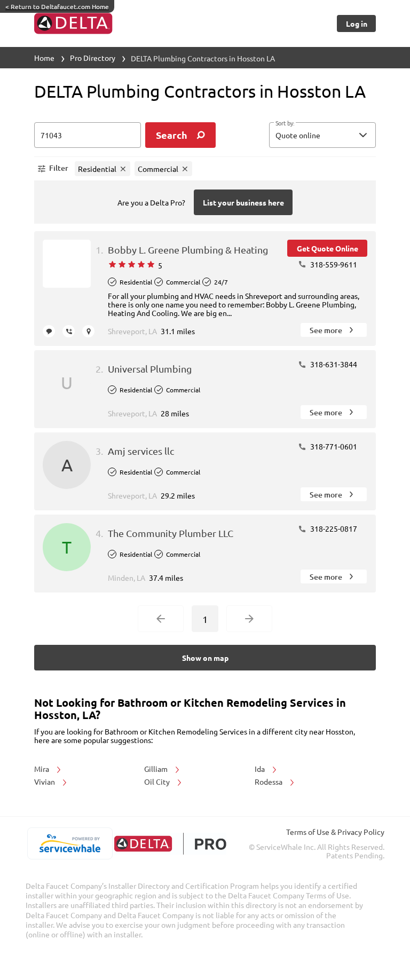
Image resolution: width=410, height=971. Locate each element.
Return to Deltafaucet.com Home (57, 6)
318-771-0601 (333, 446)
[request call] (68, 331)
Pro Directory (92, 57)
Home (44, 57)
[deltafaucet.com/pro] (170, 844)
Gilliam (156, 768)
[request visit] (88, 331)
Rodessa (269, 781)
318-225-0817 (333, 528)
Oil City (157, 781)
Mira (42, 768)
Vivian (45, 781)
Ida (260, 768)
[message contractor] (49, 331)
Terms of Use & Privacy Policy (335, 831)
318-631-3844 (333, 364)
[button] (322, 135)
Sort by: (284, 123)
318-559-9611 (333, 264)
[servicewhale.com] (70, 843)
